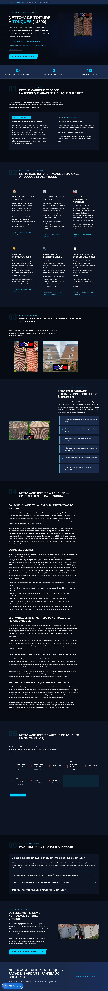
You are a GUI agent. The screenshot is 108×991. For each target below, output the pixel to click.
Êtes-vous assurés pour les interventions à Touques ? (39, 890)
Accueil (11, 2)
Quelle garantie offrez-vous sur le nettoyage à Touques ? (41, 882)
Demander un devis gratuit (26, 951)
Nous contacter (84, 976)
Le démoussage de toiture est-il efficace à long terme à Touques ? (45, 875)
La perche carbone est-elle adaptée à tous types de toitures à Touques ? (48, 858)
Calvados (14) (20, 2)
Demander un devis (22, 56)
